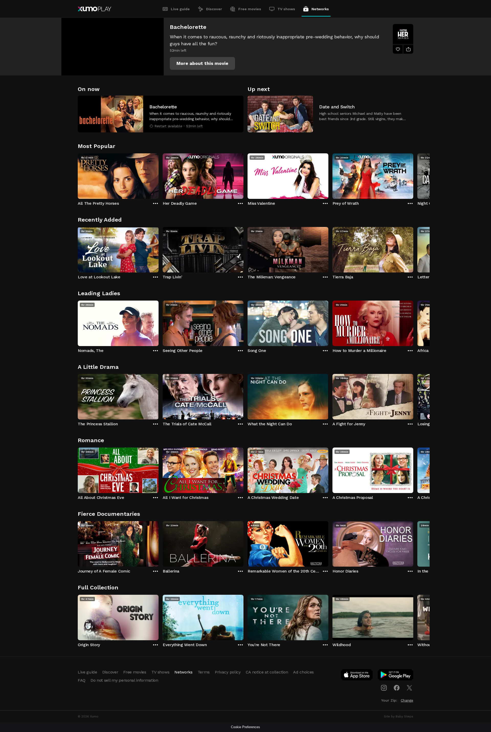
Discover (214, 9)
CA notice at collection (267, 672)
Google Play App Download (395, 675)
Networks (320, 9)
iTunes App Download (357, 675)
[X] (409, 688)
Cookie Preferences (245, 727)
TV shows (286, 9)
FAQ (81, 680)
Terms (204, 672)
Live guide (180, 9)
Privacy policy (228, 672)
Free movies (249, 9)
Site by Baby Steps (398, 716)
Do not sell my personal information (124, 680)
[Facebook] (396, 688)
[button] (202, 63)
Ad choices (303, 672)
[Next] (413, 175)
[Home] (94, 9)
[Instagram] (384, 688)
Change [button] (407, 700)
